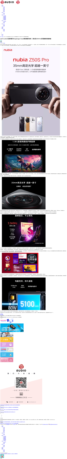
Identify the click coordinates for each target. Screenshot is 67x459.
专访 (4, 7)
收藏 (2, 314)
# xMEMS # (12, 453)
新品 (4, 427)
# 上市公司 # (2, 453)
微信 (4, 450)
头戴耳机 (4, 19)
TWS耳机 (4, 15)
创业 (4, 9)
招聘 (4, 11)
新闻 (4, 43)
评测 (2, 12)
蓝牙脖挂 (4, 16)
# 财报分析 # (9, 453)
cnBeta (3, 423)
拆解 (2, 435)
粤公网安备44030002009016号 (53, 424)
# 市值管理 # (5, 453)
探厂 (4, 431)
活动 (2, 23)
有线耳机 (4, 17)
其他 (4, 443)
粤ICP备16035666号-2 (46, 424)
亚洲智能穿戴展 (16, 423)
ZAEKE (13, 423)
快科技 (1, 423)
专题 (2, 447)
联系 (2, 28)
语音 (4, 22)
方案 (2, 20)
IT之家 (5, 423)
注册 (2, 34)
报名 (4, 24)
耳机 (4, 13)
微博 (4, 29)
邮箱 (4, 451)
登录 (2, 35)
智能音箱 (4, 438)
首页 (2, 5)
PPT (3, 26)
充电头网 (7, 423)
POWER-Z (10, 423)
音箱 (4, 434)
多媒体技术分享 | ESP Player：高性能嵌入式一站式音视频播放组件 (9, 407)
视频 (2, 27)
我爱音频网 (7, 424)
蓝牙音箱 (4, 439)
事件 (4, 8)
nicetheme (14, 424)
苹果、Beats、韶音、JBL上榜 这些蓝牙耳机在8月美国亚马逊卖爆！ (9, 409)
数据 (4, 430)
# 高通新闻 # (16, 453)
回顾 (4, 25)
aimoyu (1, 42)
